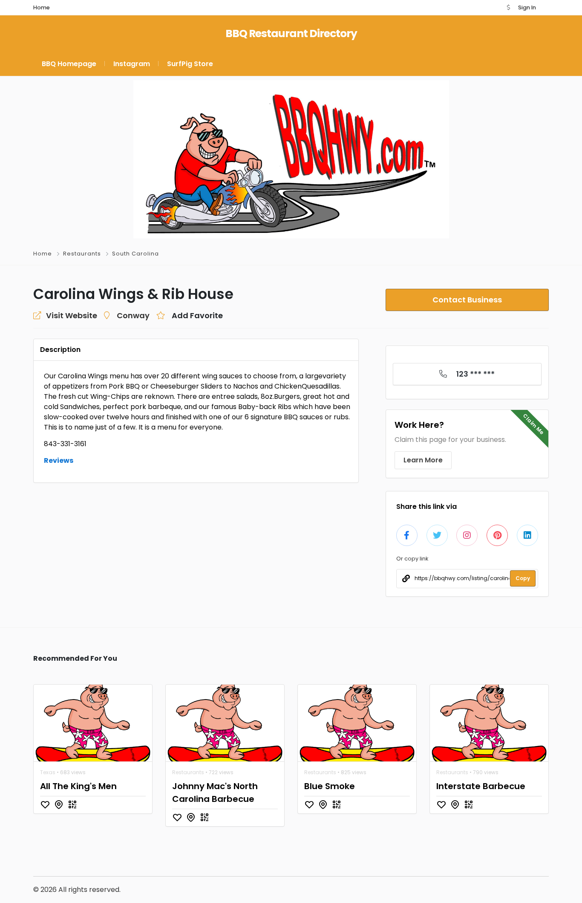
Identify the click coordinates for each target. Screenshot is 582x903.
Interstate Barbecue (480, 786)
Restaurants (82, 253)
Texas (47, 772)
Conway (133, 315)
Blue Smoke (329, 786)
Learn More (423, 460)
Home (42, 253)
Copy (523, 578)
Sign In (527, 7)
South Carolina (135, 253)
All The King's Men (78, 786)
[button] (508, 7)
